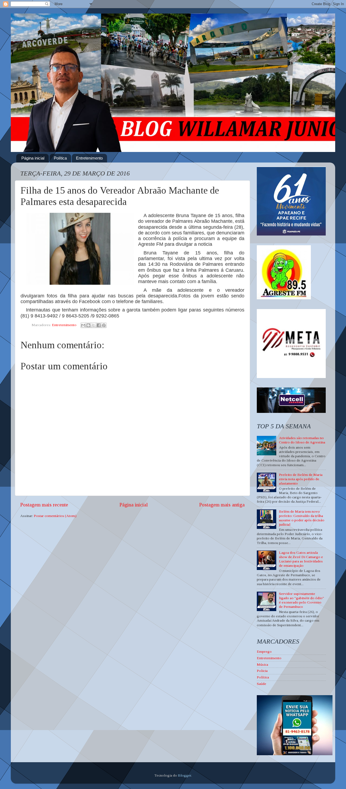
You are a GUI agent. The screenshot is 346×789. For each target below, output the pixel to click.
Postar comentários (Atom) (55, 516)
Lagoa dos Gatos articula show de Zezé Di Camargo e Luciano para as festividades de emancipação (301, 559)
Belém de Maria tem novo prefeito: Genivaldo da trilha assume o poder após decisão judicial (301, 518)
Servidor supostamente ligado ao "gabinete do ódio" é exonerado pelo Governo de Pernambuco (301, 600)
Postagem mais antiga (222, 505)
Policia (262, 671)
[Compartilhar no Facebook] (98, 325)
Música (262, 664)
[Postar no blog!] (88, 325)
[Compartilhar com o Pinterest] (104, 325)
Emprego (264, 651)
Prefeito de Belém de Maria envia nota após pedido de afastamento (300, 479)
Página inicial (32, 158)
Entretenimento (89, 158)
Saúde (261, 684)
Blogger (184, 775)
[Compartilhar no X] (93, 325)
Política (60, 158)
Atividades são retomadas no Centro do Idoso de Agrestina (302, 440)
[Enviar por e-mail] (83, 325)
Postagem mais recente (44, 505)
